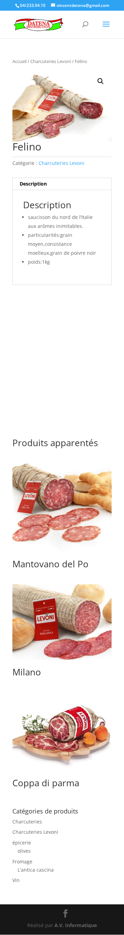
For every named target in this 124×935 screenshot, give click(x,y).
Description (33, 183)
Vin (16, 880)
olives (24, 851)
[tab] (62, 184)
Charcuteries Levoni (50, 61)
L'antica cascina (36, 869)
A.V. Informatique (75, 925)
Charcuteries (27, 821)
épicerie (21, 842)
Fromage (22, 861)
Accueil (19, 61)
